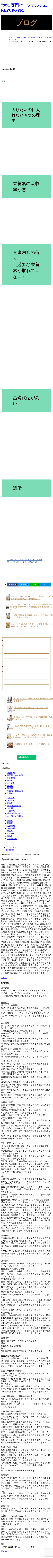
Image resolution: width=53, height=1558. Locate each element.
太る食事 (9, 666)
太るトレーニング (13, 671)
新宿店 (10, 803)
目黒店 (10, 823)
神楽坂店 (11, 773)
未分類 (8, 640)
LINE (34, 584)
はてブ (46, 584)
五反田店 (11, 798)
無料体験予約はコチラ (26, 757)
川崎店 (10, 793)
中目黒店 (11, 811)
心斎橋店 (11, 833)
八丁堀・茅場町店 (15, 816)
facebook (13, 584)
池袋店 (10, 788)
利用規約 (10, 850)
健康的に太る (11, 677)
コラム (8, 687)
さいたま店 (12, 839)
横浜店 (10, 836)
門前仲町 (11, 778)
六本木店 (11, 828)
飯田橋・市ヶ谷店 (15, 775)
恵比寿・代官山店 (15, 791)
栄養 (7, 651)
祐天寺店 (11, 826)
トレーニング (11, 646)
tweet (24, 584)
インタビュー (11, 656)
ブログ (13, 39)
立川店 (10, 808)
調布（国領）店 (14, 806)
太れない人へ (11, 682)
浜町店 (10, 821)
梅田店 (10, 831)
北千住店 (11, 783)
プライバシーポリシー (16, 847)
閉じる (4, 978)
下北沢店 (11, 800)
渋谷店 (10, 786)
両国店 (10, 780)
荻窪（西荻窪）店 (15, 813)
